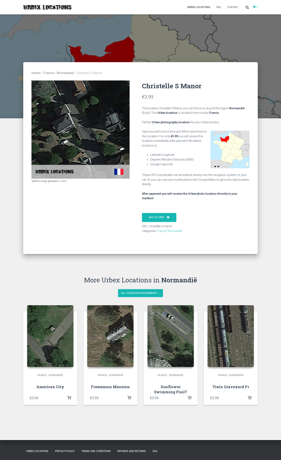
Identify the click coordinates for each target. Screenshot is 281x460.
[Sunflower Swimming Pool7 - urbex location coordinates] (170, 336)
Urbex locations (198, 7)
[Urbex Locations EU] (47, 7)
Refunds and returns (131, 451)
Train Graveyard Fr (230, 386)
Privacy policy (65, 451)
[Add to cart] (69, 398)
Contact (232, 7)
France (48, 73)
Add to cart (157, 217)
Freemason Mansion (110, 386)
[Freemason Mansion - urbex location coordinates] (110, 336)
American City (50, 386)
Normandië (65, 73)
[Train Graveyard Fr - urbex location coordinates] (231, 336)
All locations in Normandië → (140, 293)
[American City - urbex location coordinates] (50, 336)
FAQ (218, 7)
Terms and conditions (96, 451)
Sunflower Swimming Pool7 (170, 389)
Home (36, 73)
